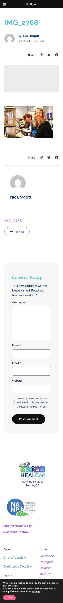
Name (16, 345)
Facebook (47, 556)
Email (16, 363)
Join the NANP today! (18, 525)
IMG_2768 (13, 220)
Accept (9, 597)
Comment (19, 302)
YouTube (45, 574)
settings (36, 591)
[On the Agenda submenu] (25, 557)
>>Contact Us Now (15, 532)
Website (17, 380)
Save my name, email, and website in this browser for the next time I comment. (33, 402)
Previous (19, 231)
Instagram (46, 562)
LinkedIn (45, 568)
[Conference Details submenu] (31, 566)
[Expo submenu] (12, 575)
